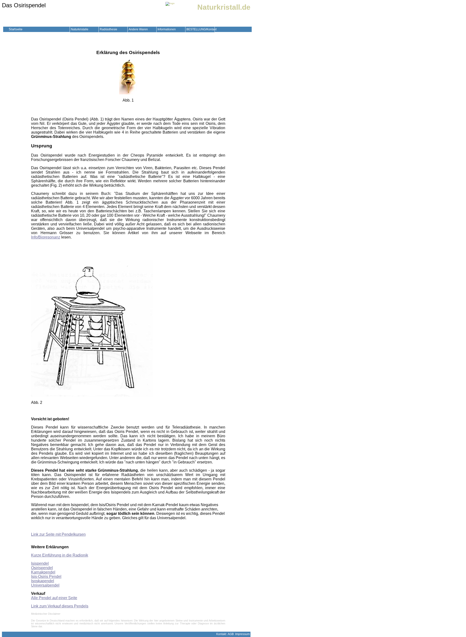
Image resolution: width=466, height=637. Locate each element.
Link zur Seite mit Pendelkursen (58, 534)
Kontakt (221, 634)
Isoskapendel (42, 581)
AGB (231, 634)
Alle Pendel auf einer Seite (54, 598)
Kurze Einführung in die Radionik (59, 555)
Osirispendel (42, 568)
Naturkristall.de (223, 7)
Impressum (242, 634)
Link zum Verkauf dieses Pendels (59, 606)
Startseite (15, 29)
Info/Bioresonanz (45, 237)
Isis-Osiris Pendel (46, 576)
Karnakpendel (43, 572)
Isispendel (40, 563)
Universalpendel (45, 585)
